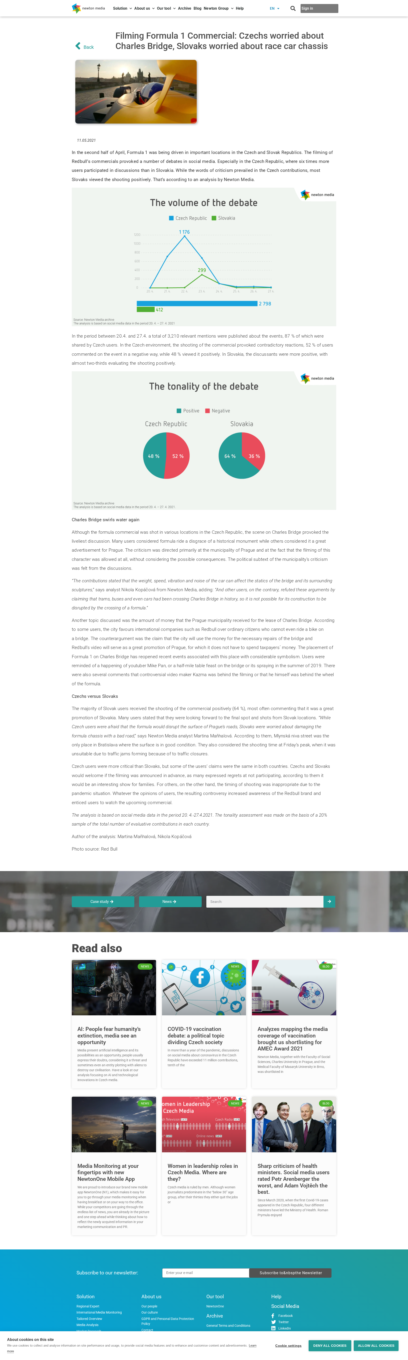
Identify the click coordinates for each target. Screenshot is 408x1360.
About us (142, 8)
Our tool (164, 8)
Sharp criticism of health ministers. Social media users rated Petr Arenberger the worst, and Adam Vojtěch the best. (294, 1179)
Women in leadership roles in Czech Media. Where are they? (203, 1172)
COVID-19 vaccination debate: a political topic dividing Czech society (196, 1035)
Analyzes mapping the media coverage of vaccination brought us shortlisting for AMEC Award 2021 (293, 1039)
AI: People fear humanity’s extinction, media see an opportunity (109, 1035)
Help (240, 8)
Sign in (307, 8)
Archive (184, 8)
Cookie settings (288, 1346)
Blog (197, 8)
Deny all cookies (329, 1346)
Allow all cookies (376, 1346)
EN (272, 8)
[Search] (329, 902)
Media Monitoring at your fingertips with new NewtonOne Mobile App (108, 1172)
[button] (293, 8)
